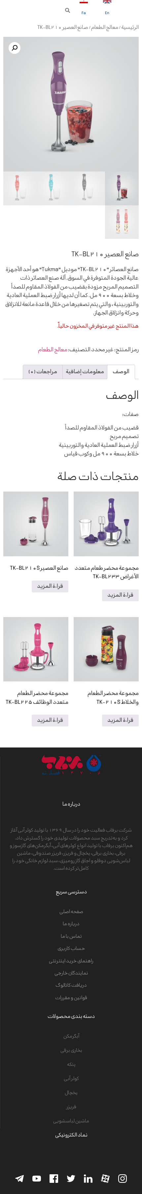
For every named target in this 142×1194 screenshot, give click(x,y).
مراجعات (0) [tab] (42, 372)
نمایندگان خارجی (71, 973)
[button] (67, 10)
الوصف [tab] (121, 372)
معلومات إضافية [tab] (85, 372)
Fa (84, 13)
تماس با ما (71, 936)
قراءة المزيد (120, 595)
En (107, 13)
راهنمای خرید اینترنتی (71, 961)
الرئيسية (130, 27)
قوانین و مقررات (71, 998)
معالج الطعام (104, 27)
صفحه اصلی (71, 911)
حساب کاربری (71, 948)
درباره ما (71, 924)
